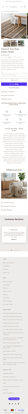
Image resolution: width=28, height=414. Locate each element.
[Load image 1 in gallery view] (7, 43)
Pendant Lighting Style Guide (11, 323)
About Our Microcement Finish (11, 342)
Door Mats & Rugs (8, 304)
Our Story (5, 269)
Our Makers (6, 266)
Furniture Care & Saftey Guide (11, 386)
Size (2, 72)
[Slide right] (26, 43)
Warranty (5, 389)
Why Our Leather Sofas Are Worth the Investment (13, 333)
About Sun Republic (8, 262)
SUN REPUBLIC (11, 412)
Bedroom (5, 288)
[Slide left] (1, 43)
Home (2, 11)
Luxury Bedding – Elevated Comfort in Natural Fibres (13, 347)
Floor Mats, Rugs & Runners (12, 11)
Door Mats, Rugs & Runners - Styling (13, 329)
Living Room (6, 284)
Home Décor (6, 297)
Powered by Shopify (19, 412)
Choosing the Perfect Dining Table (12, 313)
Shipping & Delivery (8, 373)
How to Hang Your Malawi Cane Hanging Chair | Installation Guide (14, 363)
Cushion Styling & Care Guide (11, 326)
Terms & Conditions (8, 393)
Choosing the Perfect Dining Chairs (12, 316)
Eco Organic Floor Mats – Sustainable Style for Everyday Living (13, 338)
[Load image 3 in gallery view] (21, 43)
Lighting (5, 294)
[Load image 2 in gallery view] (14, 43)
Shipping (10, 57)
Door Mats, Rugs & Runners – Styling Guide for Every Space (13, 103)
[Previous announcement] (2, 1)
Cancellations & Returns (9, 376)
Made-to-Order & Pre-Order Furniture (13, 380)
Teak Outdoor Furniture (9, 351)
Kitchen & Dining (7, 281)
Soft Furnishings (7, 301)
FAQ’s (4, 383)
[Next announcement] (25, 1)
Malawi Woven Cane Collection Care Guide (12, 358)
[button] (2, 6)
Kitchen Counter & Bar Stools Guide (12, 319)
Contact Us (6, 272)
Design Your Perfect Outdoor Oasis (12, 354)
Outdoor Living (7, 291)
